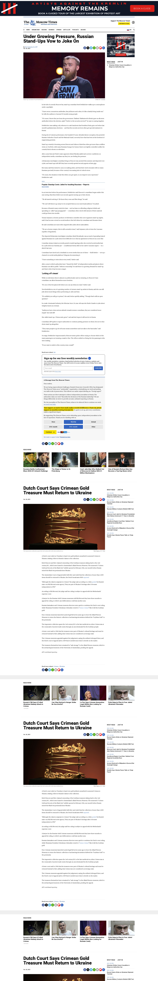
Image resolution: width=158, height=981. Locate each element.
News (28, 30)
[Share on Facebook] (84, 47)
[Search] (134, 30)
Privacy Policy (58, 371)
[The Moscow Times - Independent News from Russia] (40, 22)
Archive (83, 30)
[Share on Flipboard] (100, 47)
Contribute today (124, 23)
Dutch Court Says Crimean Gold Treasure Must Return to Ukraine (57, 490)
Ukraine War (36, 30)
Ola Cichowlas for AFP (31, 47)
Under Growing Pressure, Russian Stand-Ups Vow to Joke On (58, 39)
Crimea (55, 666)
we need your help (50, 404)
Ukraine (62, 666)
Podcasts (75, 30)
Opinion (58, 30)
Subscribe (98, 368)
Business (51, 30)
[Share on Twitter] (87, 47)
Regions (44, 30)
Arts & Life (66, 30)
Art (54, 352)
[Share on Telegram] (91, 47)
